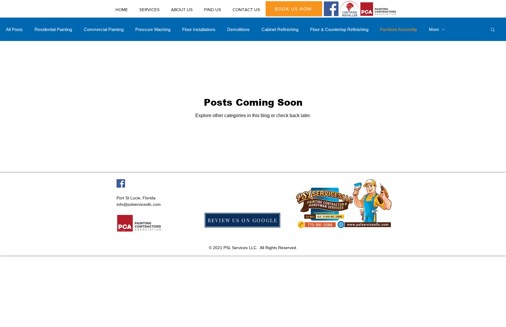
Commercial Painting (104, 29)
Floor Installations (199, 29)
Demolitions (238, 29)
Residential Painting (53, 29)
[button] (492, 30)
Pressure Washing (152, 29)
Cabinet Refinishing (279, 29)
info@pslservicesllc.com (139, 204)
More (434, 29)
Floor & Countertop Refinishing (339, 29)
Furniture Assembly (398, 29)
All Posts (14, 29)
